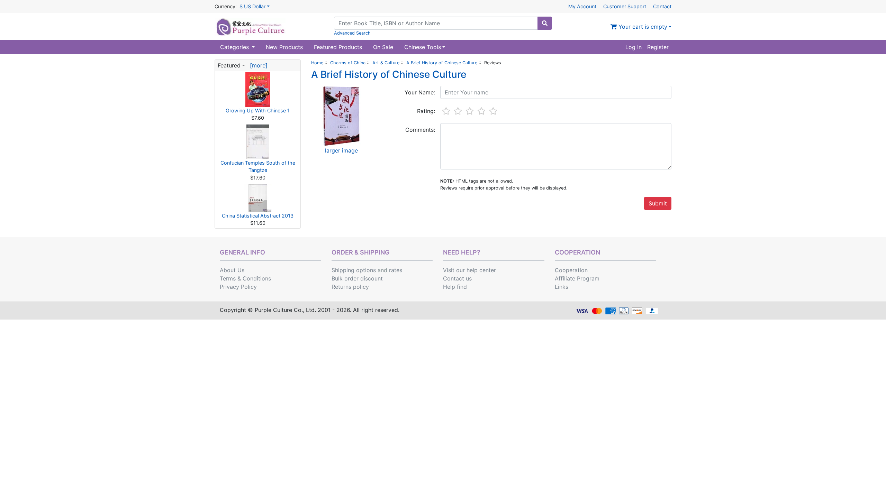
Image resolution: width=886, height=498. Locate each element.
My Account (582, 6)
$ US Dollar (252, 6)
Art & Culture (385, 62)
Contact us (457, 278)
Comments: (420, 129)
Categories (235, 47)
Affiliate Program (577, 278)
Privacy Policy (238, 286)
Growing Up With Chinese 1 (258, 110)
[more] (257, 65)
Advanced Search (352, 33)
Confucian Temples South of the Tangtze (257, 166)
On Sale (383, 47)
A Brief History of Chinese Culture (441, 62)
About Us (232, 270)
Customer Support (624, 6)
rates (395, 270)
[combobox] (436, 23)
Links (561, 286)
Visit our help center (469, 270)
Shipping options (354, 270)
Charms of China (347, 62)
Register (658, 47)
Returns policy (350, 286)
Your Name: (420, 92)
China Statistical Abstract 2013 (257, 216)
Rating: (426, 111)
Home (317, 62)
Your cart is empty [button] (642, 26)
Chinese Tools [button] (422, 47)
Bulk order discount (357, 278)
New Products (284, 47)
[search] (544, 23)
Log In (633, 47)
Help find (455, 286)
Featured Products (338, 47)
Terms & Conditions (245, 278)
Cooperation (571, 270)
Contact (662, 6)
